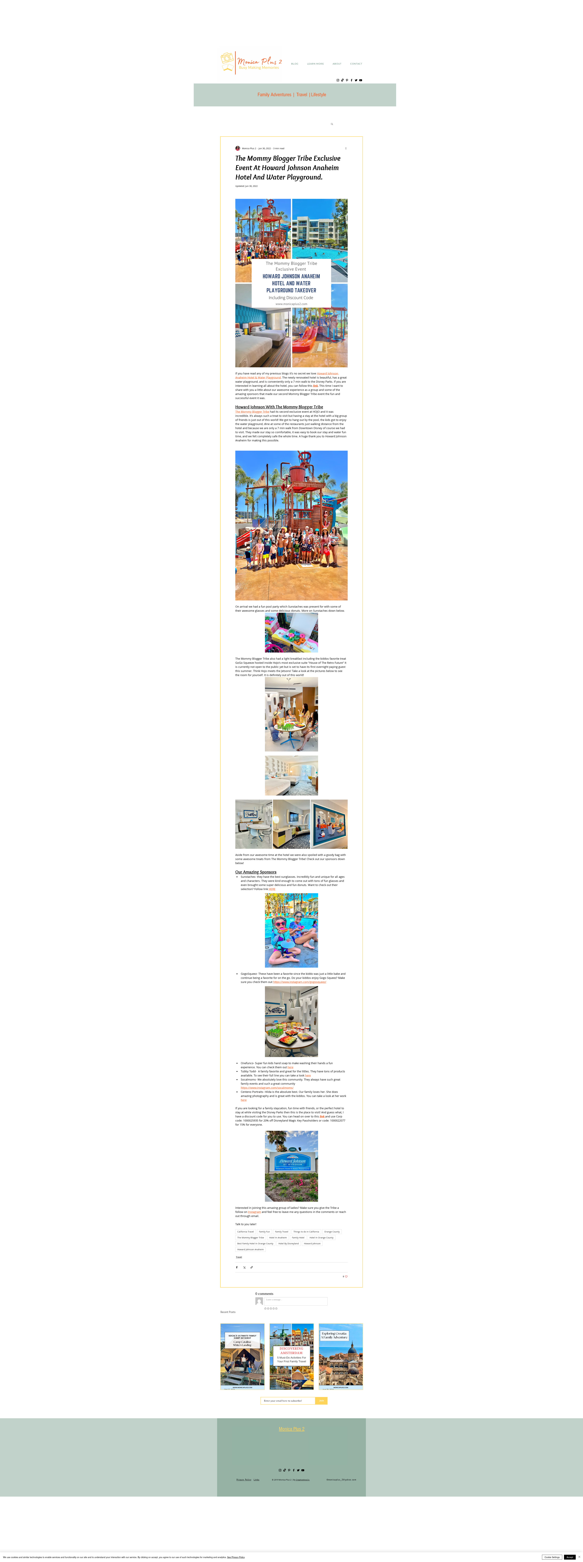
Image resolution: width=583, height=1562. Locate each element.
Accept (570, 1557)
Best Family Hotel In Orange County (255, 1243)
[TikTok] (342, 80)
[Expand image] (253, 824)
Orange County (332, 1231)
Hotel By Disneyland (288, 1243)
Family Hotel (298, 1237)
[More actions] (346, 148)
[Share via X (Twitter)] (244, 1267)
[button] (315, 64)
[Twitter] (356, 80)
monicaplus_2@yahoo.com (342, 1479)
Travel (239, 1257)
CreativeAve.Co (302, 1479)
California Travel (245, 1231)
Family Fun (264, 1231)
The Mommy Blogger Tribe (250, 1237)
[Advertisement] (91, 23)
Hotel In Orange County (321, 1237)
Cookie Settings (552, 1557)
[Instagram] (338, 80)
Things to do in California (306, 1231)
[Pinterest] (347, 80)
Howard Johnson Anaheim (250, 1249)
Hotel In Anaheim (278, 1237)
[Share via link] (251, 1267)
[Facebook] (351, 80)
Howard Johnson (312, 1243)
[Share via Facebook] (236, 1267)
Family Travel (281, 1231)
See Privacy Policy (236, 1557)
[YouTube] (360, 80)
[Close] (579, 1557)
